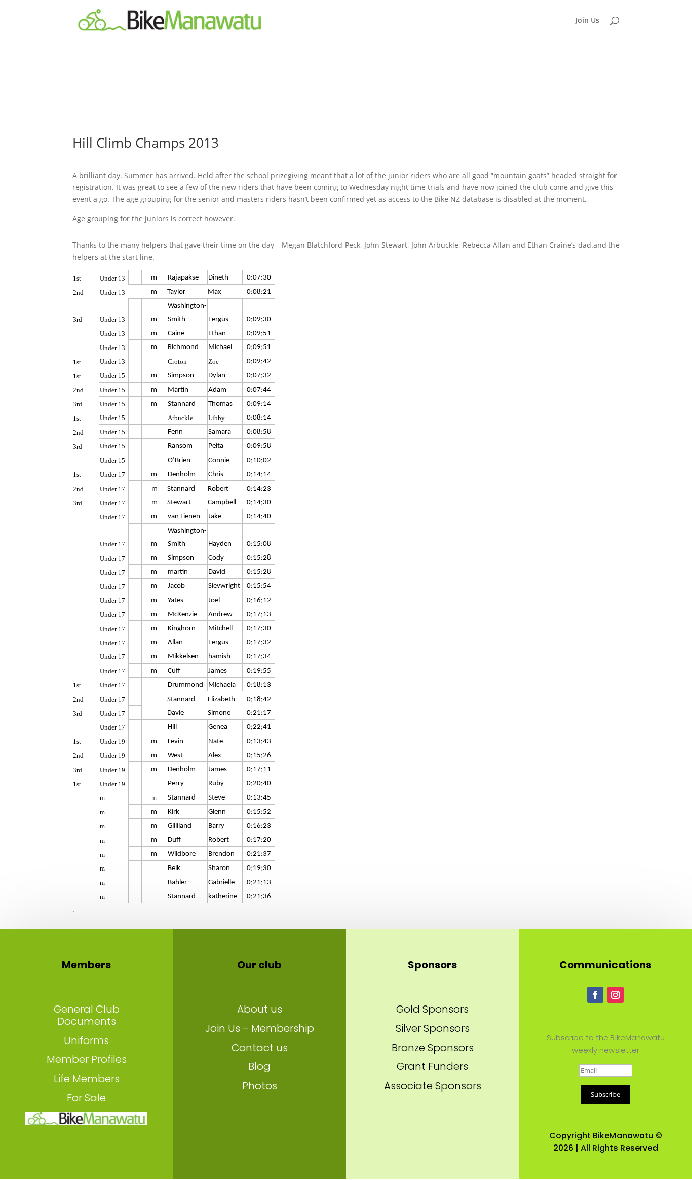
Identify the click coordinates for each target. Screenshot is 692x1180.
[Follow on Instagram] (615, 995)
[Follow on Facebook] (595, 995)
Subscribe (605, 1094)
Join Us (587, 21)
